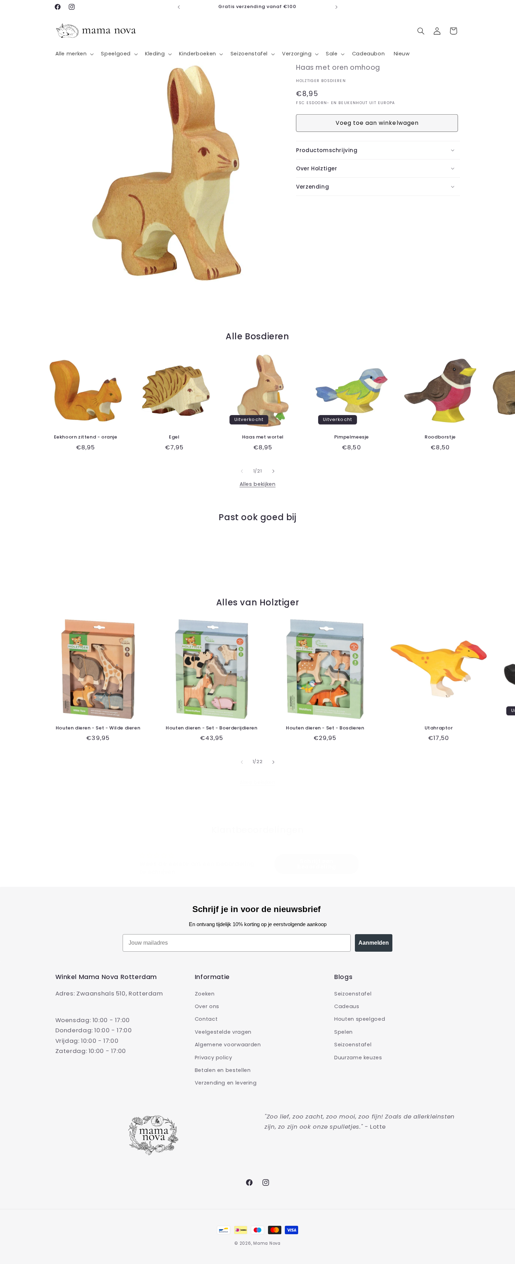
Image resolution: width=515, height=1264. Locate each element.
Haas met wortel (263, 437)
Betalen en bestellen (223, 1069)
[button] (74, 54)
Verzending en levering (226, 1082)
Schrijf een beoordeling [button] (316, 864)
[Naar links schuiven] (241, 471)
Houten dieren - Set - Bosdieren (325, 728)
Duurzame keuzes (358, 1057)
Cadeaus (346, 1006)
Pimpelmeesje (351, 437)
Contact (206, 1018)
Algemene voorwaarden (228, 1044)
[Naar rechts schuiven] (273, 471)
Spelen (343, 1031)
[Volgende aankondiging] (336, 7)
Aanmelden (373, 943)
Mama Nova (267, 1243)
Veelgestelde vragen (223, 1031)
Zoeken (205, 993)
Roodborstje (440, 437)
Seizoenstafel (352, 993)
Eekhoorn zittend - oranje (85, 437)
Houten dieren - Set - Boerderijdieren (211, 728)
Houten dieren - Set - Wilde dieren (98, 728)
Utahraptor (439, 728)
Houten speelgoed (359, 1018)
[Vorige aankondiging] (178, 7)
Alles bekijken (258, 484)
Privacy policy (213, 1057)
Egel (174, 437)
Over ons (207, 1006)
